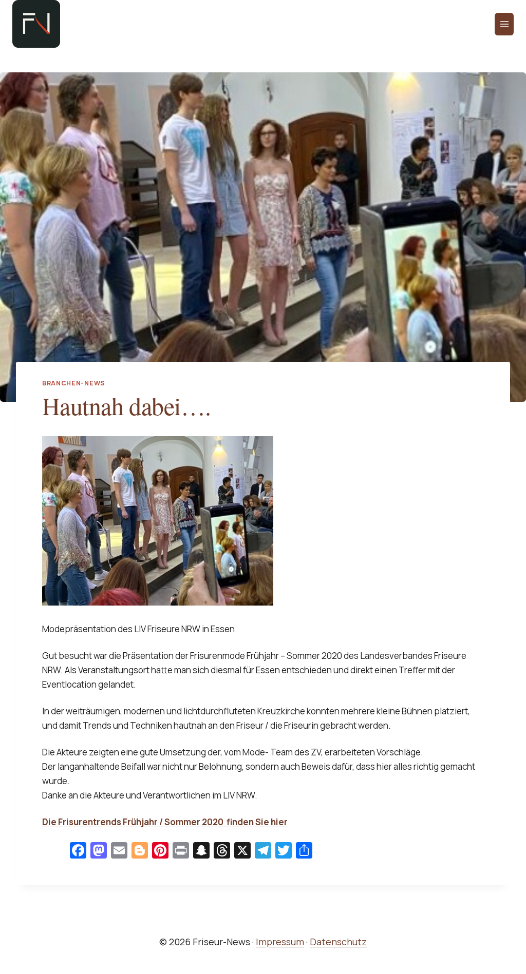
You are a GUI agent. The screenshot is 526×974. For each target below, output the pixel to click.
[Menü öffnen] (504, 24)
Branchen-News (73, 383)
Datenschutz (338, 942)
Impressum (280, 942)
